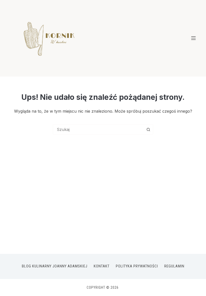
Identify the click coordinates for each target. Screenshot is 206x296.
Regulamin (174, 266)
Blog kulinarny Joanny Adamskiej (54, 266)
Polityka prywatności (137, 266)
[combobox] (98, 129)
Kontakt (102, 266)
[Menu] (193, 38)
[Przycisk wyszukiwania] (148, 129)
